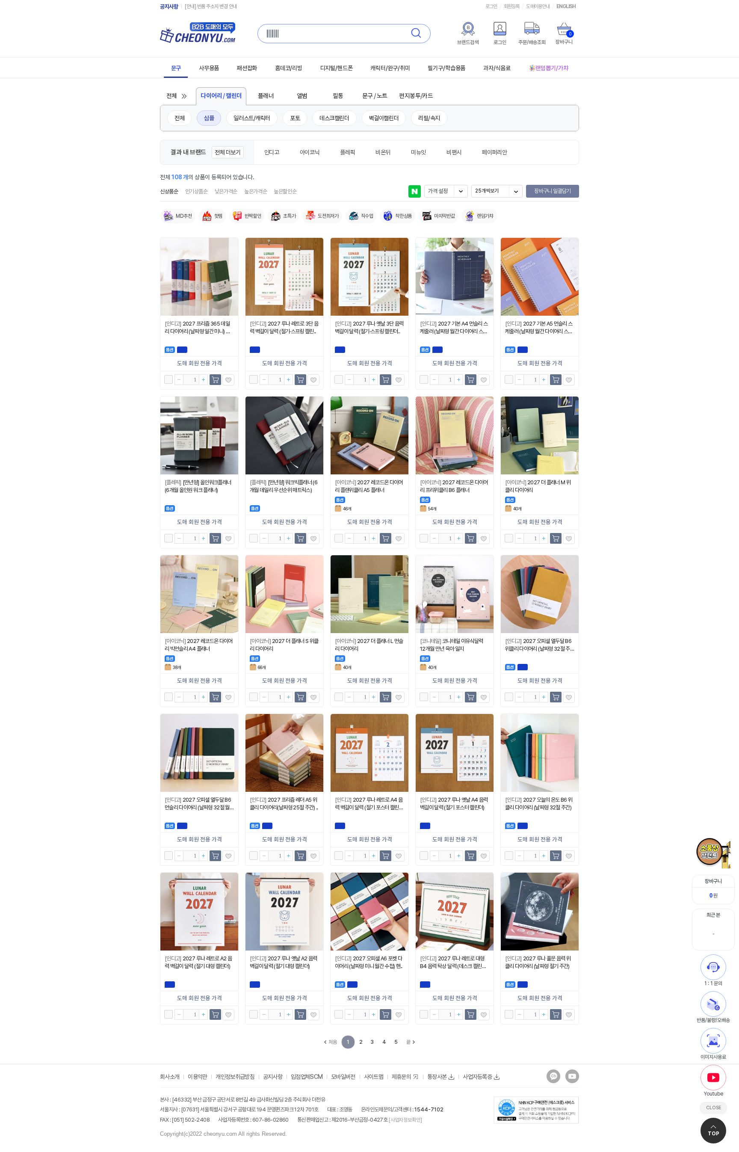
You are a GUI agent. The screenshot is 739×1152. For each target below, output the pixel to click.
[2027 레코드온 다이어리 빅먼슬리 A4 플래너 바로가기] (199, 594)
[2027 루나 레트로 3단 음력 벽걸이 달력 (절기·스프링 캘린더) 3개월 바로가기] (284, 277)
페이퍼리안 (494, 152)
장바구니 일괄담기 (552, 191)
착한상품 (403, 216)
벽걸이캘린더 (384, 118)
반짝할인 (253, 216)
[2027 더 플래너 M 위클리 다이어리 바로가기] (540, 435)
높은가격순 (255, 191)
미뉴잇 (418, 152)
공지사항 (169, 6)
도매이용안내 (537, 6)
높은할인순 (285, 191)
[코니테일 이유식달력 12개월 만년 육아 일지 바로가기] (455, 594)
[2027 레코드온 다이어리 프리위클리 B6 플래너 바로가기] (455, 435)
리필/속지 (429, 118)
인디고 (271, 152)
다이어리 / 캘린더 (221, 96)
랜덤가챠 (485, 216)
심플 (209, 118)
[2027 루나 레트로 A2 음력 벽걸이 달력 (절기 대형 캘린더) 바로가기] (199, 912)
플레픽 (347, 152)
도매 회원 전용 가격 (199, 363)
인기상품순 (196, 191)
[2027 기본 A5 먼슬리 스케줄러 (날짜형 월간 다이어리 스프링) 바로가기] (540, 277)
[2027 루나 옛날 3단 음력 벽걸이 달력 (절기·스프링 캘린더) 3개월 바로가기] (369, 277)
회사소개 (169, 1076)
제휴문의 (401, 1076)
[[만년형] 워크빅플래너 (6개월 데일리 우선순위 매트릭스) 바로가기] (284, 435)
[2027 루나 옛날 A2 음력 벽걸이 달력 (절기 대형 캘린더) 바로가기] (284, 912)
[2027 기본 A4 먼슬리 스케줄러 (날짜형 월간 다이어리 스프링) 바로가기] (455, 277)
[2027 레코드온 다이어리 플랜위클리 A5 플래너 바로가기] (369, 435)
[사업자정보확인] (404, 1120)
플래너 (266, 96)
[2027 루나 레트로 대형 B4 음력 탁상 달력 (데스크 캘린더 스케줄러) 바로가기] (455, 912)
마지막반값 (444, 216)
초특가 (289, 216)
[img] (468, 29)
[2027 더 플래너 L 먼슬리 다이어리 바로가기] (369, 594)
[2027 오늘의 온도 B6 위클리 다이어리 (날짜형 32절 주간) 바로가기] (540, 753)
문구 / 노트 (374, 96)
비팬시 (453, 152)
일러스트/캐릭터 (252, 118)
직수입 (367, 216)
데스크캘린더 (334, 118)
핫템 (218, 216)
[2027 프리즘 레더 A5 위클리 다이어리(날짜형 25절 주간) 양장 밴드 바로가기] (284, 753)
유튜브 (572, 1076)
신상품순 (169, 191)
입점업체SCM (306, 1076)
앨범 (302, 96)
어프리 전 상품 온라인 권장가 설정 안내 (220, 6)
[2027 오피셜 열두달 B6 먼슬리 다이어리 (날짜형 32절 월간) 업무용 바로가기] (199, 753)
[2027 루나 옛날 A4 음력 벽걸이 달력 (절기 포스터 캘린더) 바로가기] (455, 753)
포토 (295, 118)
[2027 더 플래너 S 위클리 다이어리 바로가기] (284, 594)
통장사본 (436, 1076)
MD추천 (184, 216)
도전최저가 (328, 216)
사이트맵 (373, 1076)
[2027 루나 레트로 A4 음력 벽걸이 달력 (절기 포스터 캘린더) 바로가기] (369, 753)
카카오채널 (553, 1076)
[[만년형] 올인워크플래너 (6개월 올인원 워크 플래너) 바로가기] (199, 435)
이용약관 (197, 1076)
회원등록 (511, 6)
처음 (332, 1042)
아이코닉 (310, 152)
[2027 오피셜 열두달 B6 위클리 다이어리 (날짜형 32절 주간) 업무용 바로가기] (540, 594)
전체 (171, 96)
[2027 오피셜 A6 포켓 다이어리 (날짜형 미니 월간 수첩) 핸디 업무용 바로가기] (369, 912)
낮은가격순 (226, 191)
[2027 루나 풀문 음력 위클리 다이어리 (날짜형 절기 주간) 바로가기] (540, 912)
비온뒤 (382, 152)
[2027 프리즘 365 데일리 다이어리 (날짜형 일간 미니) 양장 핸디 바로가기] (199, 277)
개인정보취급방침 (235, 1076)
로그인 (491, 6)
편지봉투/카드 (416, 96)
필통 (338, 96)
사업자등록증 (477, 1076)
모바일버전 (343, 1076)
